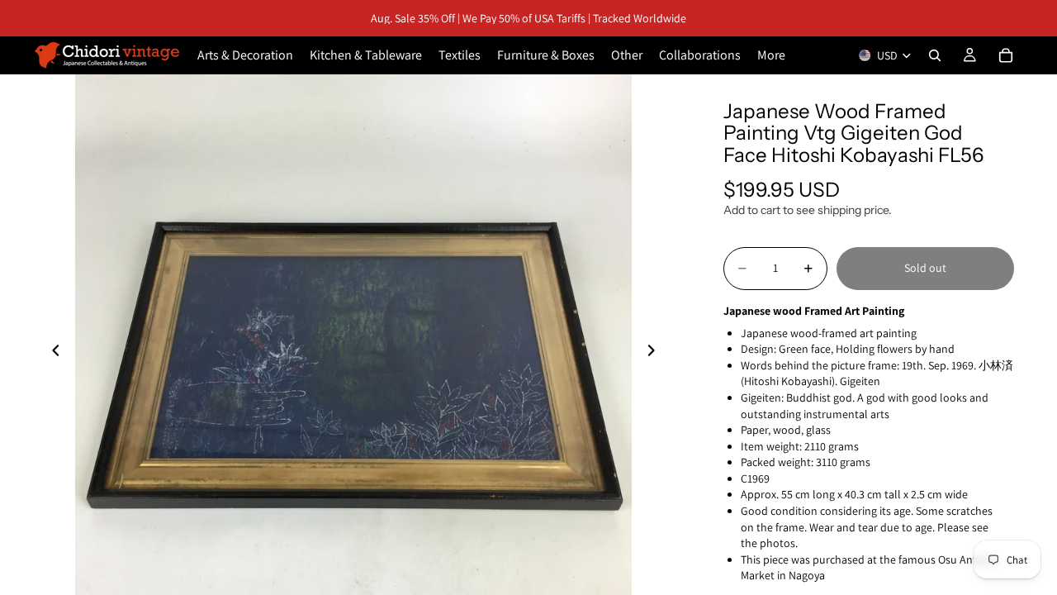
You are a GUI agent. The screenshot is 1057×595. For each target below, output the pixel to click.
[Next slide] (656, 353)
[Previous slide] (51, 353)
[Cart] (1006, 55)
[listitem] (771, 55)
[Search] (935, 55)
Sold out (925, 267)
